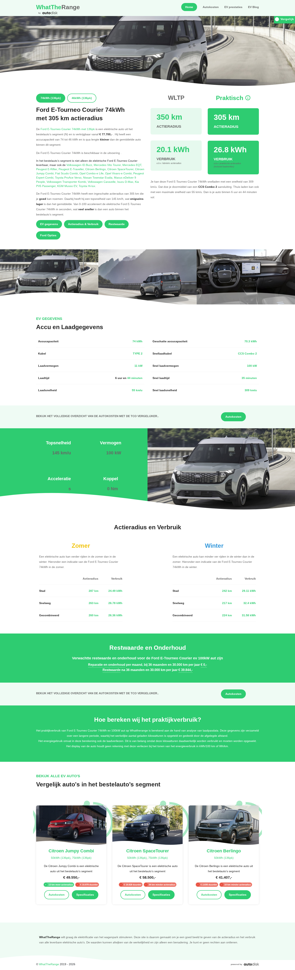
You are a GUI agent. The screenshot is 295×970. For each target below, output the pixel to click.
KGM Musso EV (68, 186)
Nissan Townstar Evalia (98, 177)
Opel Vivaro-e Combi (119, 173)
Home (189, 7)
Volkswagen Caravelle (102, 182)
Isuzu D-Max (126, 182)
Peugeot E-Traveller (72, 169)
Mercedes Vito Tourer (108, 165)
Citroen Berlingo (96, 169)
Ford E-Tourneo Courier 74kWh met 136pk (68, 129)
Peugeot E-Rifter (47, 169)
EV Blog (253, 7)
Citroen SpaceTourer (121, 169)
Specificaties (85, 895)
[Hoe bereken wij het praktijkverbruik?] (248, 98)
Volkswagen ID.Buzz (80, 165)
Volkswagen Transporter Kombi (67, 182)
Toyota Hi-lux (87, 186)
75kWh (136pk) (82, 858)
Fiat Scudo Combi (67, 173)
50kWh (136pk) (60, 858)
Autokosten (211, 7)
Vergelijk (287, 19)
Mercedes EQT (132, 165)
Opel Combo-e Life (92, 173)
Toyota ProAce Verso (69, 177)
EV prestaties (233, 7)
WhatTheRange (49, 964)
